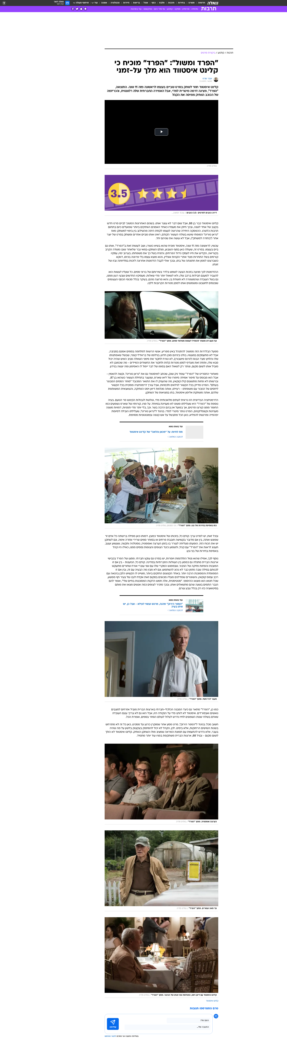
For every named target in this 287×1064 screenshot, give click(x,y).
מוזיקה (177, 9)
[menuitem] (200, 3)
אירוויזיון (185, 9)
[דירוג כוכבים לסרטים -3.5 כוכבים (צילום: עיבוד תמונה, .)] (161, 195)
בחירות (181, 3)
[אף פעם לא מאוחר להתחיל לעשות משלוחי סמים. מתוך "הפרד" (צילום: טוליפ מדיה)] (161, 317)
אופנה (104, 3)
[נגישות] (4, 3)
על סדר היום (159, 9)
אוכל (146, 3)
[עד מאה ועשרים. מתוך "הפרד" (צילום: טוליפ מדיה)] (161, 870)
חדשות (201, 3)
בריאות (136, 3)
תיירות (126, 3)
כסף (154, 3)
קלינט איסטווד (212, 1001)
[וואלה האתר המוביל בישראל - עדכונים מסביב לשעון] (212, 2)
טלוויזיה (194, 9)
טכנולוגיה (115, 3)
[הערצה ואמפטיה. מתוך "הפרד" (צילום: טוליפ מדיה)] (161, 784)
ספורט (191, 3)
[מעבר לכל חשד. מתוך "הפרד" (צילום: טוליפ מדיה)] (161, 661)
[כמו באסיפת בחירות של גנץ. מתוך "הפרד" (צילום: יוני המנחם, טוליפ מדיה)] (161, 488)
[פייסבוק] (73, 9)
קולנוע (169, 9)
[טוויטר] (77, 9)
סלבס (162, 3)
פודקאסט (148, 9)
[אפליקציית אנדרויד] (85, 9)
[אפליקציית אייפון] (81, 9)
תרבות (171, 3)
